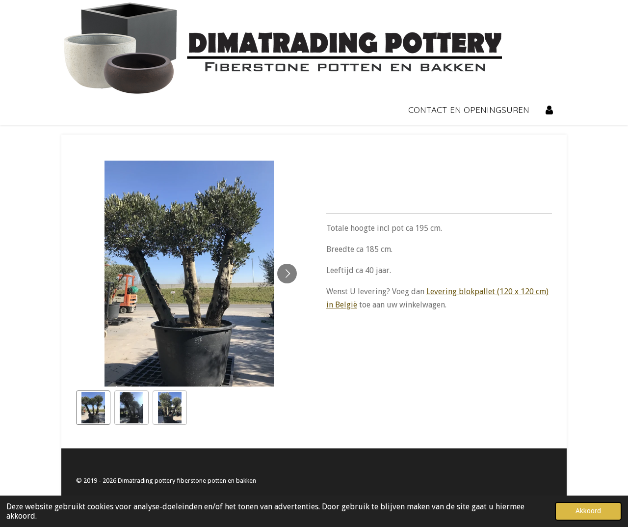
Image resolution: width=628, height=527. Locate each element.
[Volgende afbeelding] (287, 273)
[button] (93, 407)
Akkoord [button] (588, 511)
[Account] (549, 110)
